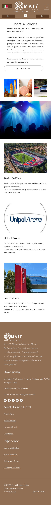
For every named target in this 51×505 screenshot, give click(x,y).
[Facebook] (9, 400)
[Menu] (46, 7)
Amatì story (9, 414)
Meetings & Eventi (12, 468)
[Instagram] (5, 400)
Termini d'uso (38, 492)
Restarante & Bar (11, 461)
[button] (25, 15)
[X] (13, 400)
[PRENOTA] (42, 16)
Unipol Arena (12, 238)
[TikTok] (21, 400)
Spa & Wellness (10, 455)
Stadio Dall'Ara (12, 178)
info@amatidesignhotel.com (22, 395)
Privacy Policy (10, 492)
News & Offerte (11, 427)
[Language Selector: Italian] (7, 6)
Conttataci (9, 434)
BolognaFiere (11, 298)
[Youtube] (17, 400)
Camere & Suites (11, 448)
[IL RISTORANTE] (8, 16)
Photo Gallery (10, 421)
